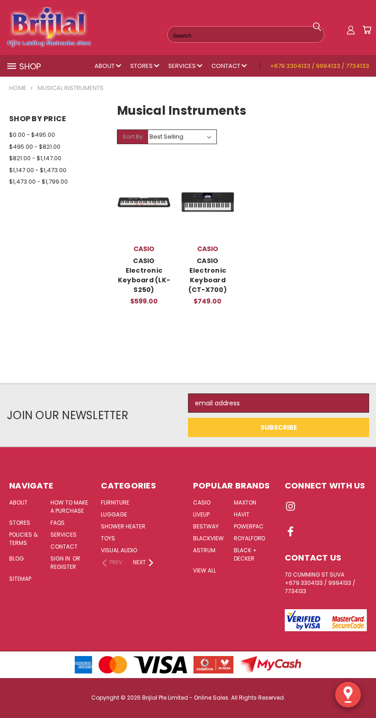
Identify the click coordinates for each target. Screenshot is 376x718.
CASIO (201, 502)
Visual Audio (119, 550)
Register (63, 567)
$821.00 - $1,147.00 (35, 158)
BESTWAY (206, 526)
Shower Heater (123, 526)
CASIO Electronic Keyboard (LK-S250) (144, 275)
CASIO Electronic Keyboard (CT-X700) (207, 275)
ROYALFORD (249, 538)
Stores (142, 66)
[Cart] (366, 29)
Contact (226, 66)
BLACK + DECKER (245, 554)
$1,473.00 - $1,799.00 (38, 181)
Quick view (144, 177)
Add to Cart (143, 221)
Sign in (61, 558)
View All (204, 570)
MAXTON (245, 502)
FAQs (57, 523)
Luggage (114, 514)
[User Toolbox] (350, 29)
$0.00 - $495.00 (32, 134)
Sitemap (20, 579)
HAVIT (241, 514)
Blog (16, 558)
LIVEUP (201, 514)
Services (182, 66)
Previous (362, 689)
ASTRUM (204, 550)
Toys (108, 538)
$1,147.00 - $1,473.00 (37, 170)
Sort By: (133, 136)
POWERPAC (249, 526)
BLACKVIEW (208, 538)
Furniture (115, 502)
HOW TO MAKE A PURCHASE (69, 507)
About (105, 66)
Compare (144, 194)
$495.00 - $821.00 (35, 146)
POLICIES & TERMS (23, 539)
